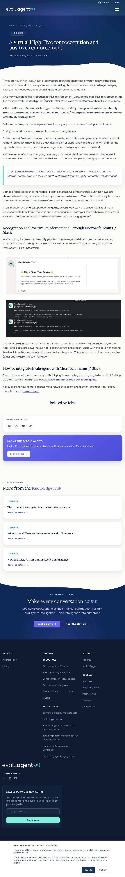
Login (116, 2)
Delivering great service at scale (60, 712)
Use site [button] (88, 870)
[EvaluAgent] (21, 9)
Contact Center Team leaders (59, 678)
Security (86, 659)
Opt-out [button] (103, 870)
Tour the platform (77, 623)
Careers (86, 700)
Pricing (6, 666)
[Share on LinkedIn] (9, 426)
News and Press (90, 687)
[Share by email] (23, 426)
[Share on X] (16, 426)
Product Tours (10, 659)
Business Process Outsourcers (59, 691)
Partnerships (89, 693)
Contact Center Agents (55, 685)
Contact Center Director (56, 666)
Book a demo (17, 453)
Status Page (89, 666)
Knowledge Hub (25, 25)
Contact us (88, 706)
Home (12, 25)
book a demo (31, 391)
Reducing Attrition (52, 719)
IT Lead (46, 697)
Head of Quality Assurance (57, 672)
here (58, 850)
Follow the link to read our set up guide (71, 379)
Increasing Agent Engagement (59, 756)
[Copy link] (30, 426)
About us (87, 681)
